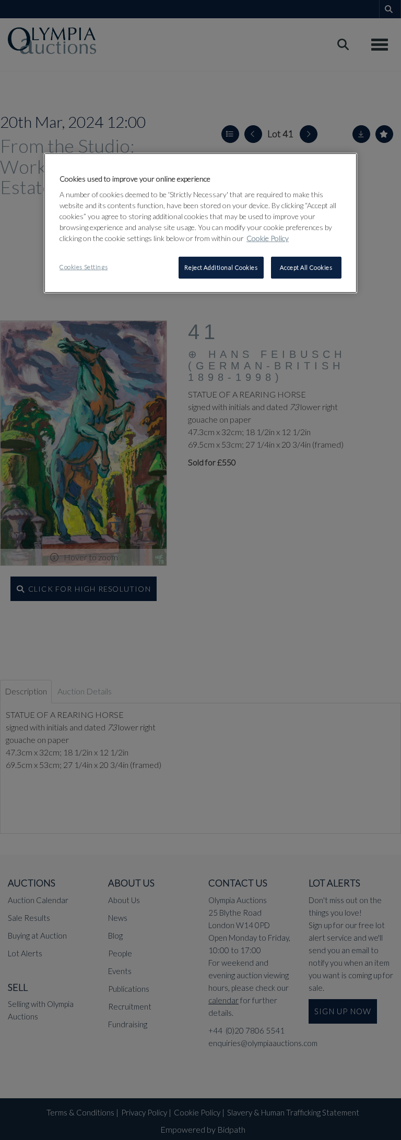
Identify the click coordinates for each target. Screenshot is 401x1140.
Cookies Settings (84, 266)
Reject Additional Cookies (220, 267)
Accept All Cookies (306, 267)
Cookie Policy (267, 238)
